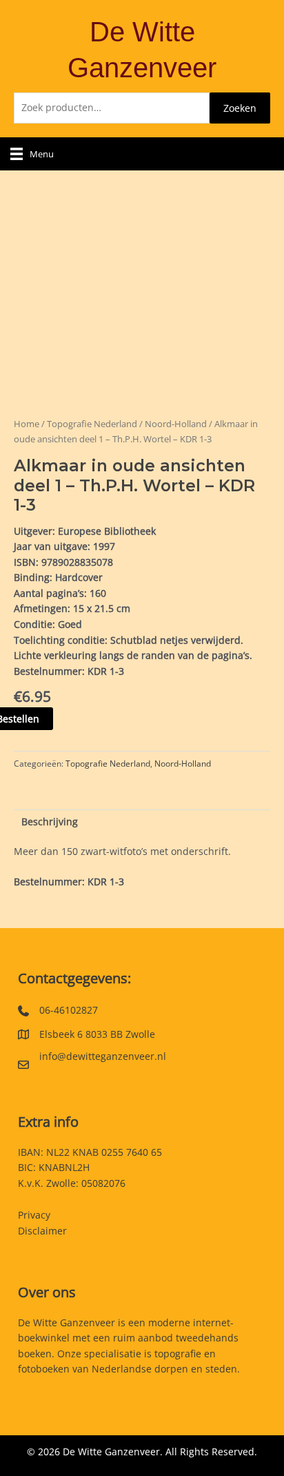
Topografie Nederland (92, 424)
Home (26, 424)
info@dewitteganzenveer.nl (102, 1056)
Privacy (34, 1214)
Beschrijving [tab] (49, 821)
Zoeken (239, 108)
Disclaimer (42, 1230)
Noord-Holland (176, 424)
